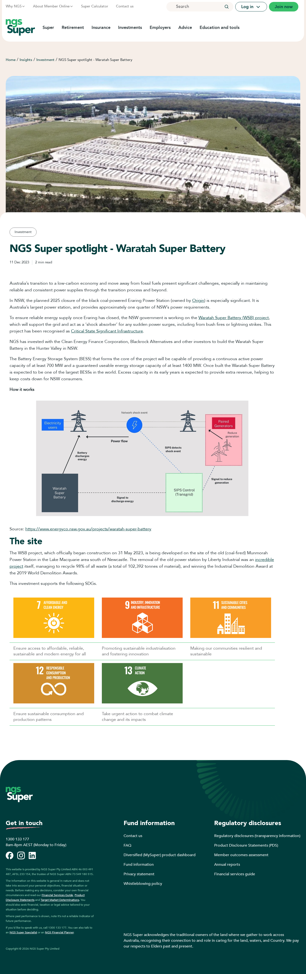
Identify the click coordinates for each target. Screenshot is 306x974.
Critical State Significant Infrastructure (107, 331)
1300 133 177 (17, 839)
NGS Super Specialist (23, 932)
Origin (198, 301)
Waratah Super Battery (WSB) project (233, 318)
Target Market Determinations (60, 900)
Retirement (73, 27)
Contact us (125, 6)
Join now (284, 6)
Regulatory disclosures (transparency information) (257, 835)
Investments (130, 27)
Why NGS (14, 6)
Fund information (139, 864)
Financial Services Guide (57, 895)
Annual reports (227, 864)
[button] (227, 7)
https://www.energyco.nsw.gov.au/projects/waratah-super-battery (88, 529)
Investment (45, 59)
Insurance (101, 27)
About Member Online (51, 6)
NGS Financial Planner (59, 932)
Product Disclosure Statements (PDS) (246, 845)
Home (11, 59)
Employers (160, 27)
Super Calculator (94, 6)
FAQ (127, 845)
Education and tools (220, 27)
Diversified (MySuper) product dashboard (160, 855)
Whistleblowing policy (143, 883)
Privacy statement (139, 874)
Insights (26, 59)
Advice (185, 27)
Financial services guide (234, 874)
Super (48, 27)
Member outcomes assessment (241, 855)
